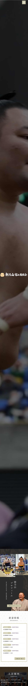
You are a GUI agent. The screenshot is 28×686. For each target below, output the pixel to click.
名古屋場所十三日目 (8, 641)
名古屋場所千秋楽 (7, 629)
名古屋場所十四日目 (8, 635)
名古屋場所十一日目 (8, 653)
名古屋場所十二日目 (8, 647)
